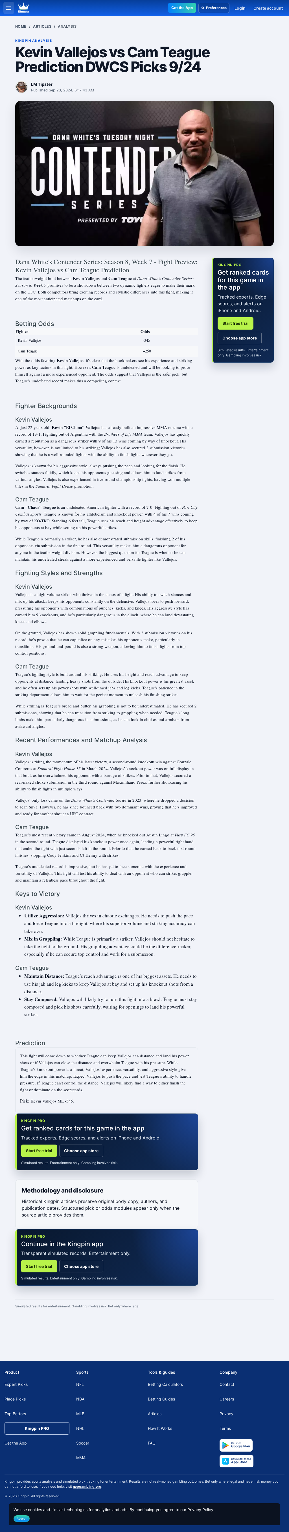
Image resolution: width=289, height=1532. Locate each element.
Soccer (82, 1443)
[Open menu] (8, 8)
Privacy (226, 1413)
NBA (80, 1399)
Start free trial (39, 1150)
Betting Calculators (165, 1384)
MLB (80, 1413)
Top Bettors (15, 1413)
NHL (80, 1428)
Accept (22, 1518)
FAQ (152, 1443)
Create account (268, 8)
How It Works (160, 1428)
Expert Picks (16, 1384)
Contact (227, 1384)
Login (240, 8)
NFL (80, 1384)
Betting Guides (161, 1399)
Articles (42, 26)
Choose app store (81, 1150)
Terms (225, 1428)
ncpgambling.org (87, 1486)
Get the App (182, 7)
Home (21, 26)
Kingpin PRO (37, 1428)
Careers (227, 1399)
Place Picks (15, 1399)
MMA (81, 1457)
